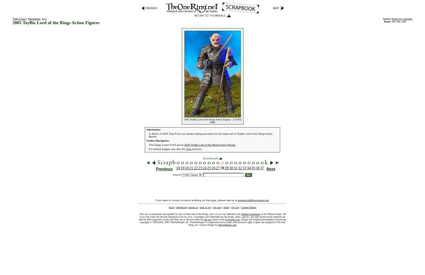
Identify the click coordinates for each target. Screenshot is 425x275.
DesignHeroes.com (227, 225)
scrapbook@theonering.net (253, 200)
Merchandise (34, 18)
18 (178, 168)
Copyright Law (232, 219)
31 (236, 168)
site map (217, 207)
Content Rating (248, 207)
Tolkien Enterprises (250, 214)
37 (262, 168)
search (226, 207)
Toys (44, 18)
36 (258, 168)
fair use (207, 219)
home (171, 207)
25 (209, 168)
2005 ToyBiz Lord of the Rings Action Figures (209, 145)
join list (235, 207)
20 (187, 168)
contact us (193, 207)
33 (244, 168)
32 (240, 168)
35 (253, 168)
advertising (181, 207)
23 (200, 168)
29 (227, 168)
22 (196, 168)
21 (191, 168)
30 (231, 168)
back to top (205, 207)
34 (249, 168)
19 (182, 168)
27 (218, 168)
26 (213, 168)
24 (205, 168)
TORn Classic (20, 18)
